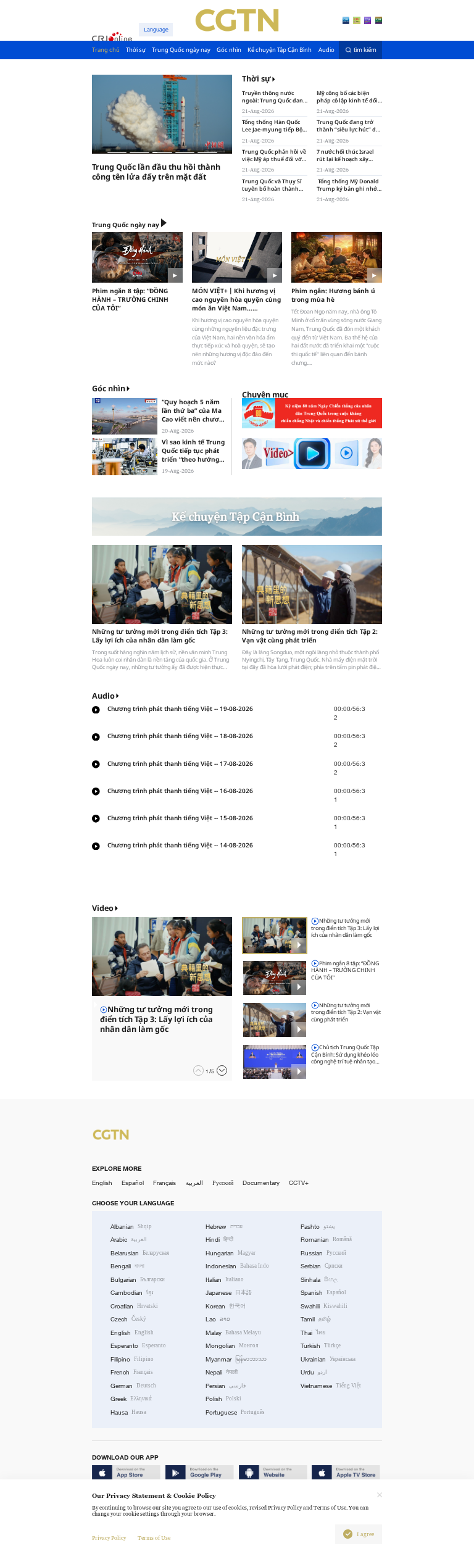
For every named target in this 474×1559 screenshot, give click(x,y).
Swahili (324, 1306)
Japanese (229, 1293)
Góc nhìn (108, 388)
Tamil (316, 1319)
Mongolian (232, 1346)
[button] (198, 1070)
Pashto (318, 1227)
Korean (226, 1306)
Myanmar (236, 1359)
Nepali (222, 1372)
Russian (323, 1253)
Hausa (128, 1412)
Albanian (131, 1227)
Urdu (314, 1372)
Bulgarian (137, 1280)
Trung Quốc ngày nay (125, 224)
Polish (223, 1399)
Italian (225, 1280)
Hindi (219, 1240)
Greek (131, 1399)
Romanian (326, 1240)
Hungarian (231, 1253)
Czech (128, 1319)
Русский (222, 1183)
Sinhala (319, 1280)
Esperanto (138, 1346)
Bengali (127, 1266)
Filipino (132, 1359)
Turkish (321, 1346)
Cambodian (132, 1293)
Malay (233, 1333)
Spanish (323, 1293)
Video (103, 908)
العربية (194, 1183)
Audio (103, 696)
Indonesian (237, 1266)
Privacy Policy (109, 1538)
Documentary (261, 1183)
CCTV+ (299, 1183)
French (131, 1372)
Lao (218, 1319)
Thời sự (256, 79)
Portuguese (235, 1412)
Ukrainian (328, 1359)
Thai (313, 1333)
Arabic (128, 1240)
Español (133, 1183)
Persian (226, 1386)
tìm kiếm (365, 50)
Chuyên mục (265, 394)
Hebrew (224, 1227)
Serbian (322, 1266)
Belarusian (139, 1253)
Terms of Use (154, 1538)
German (133, 1386)
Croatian (134, 1306)
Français (164, 1183)
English (102, 1183)
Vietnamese (331, 1386)
